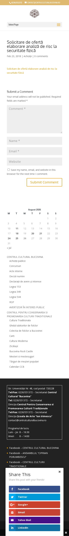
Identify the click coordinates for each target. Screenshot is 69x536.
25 (17, 238)
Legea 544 (15, 296)
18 (17, 233)
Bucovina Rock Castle (21, 351)
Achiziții (28, 56)
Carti (11, 335)
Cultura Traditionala (20, 320)
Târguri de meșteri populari (24, 361)
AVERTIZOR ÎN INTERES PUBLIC (27, 307)
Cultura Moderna (18, 340)
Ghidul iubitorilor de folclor (23, 325)
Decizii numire (17, 276)
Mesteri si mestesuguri (21, 356)
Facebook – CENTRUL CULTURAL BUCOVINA (34, 447)
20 (32, 233)
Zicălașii (13, 346)
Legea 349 (15, 291)
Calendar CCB (16, 366)
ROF (11, 302)
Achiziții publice (17, 260)
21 (40, 233)
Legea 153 (15, 286)
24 (9, 238)
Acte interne (15, 271)
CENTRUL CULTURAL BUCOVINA (25, 256)
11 (17, 228)
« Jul (9, 247)
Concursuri (15, 265)
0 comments (41, 56)
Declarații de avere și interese (25, 281)
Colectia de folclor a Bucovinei (25, 330)
